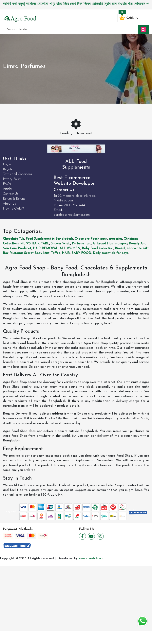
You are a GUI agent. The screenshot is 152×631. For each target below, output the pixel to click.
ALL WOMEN (70, 248)
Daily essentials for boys (110, 253)
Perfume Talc (81, 243)
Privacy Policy (12, 179)
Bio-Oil (120, 248)
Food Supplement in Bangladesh (49, 238)
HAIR (66, 253)
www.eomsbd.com (91, 558)
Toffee (55, 253)
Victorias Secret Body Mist (29, 253)
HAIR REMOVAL (45, 248)
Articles (7, 189)
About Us (9, 203)
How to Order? (13, 208)
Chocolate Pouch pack (91, 238)
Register (8, 169)
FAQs (7, 184)
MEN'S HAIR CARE (34, 243)
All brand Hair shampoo (110, 243)
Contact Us (10, 194)
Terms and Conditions (17, 174)
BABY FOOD (81, 253)
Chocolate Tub (13, 238)
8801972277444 (74, 205)
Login (7, 164)
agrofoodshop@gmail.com (72, 214)
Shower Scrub (60, 243)
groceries (115, 238)
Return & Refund (14, 198)
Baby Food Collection (97, 248)
